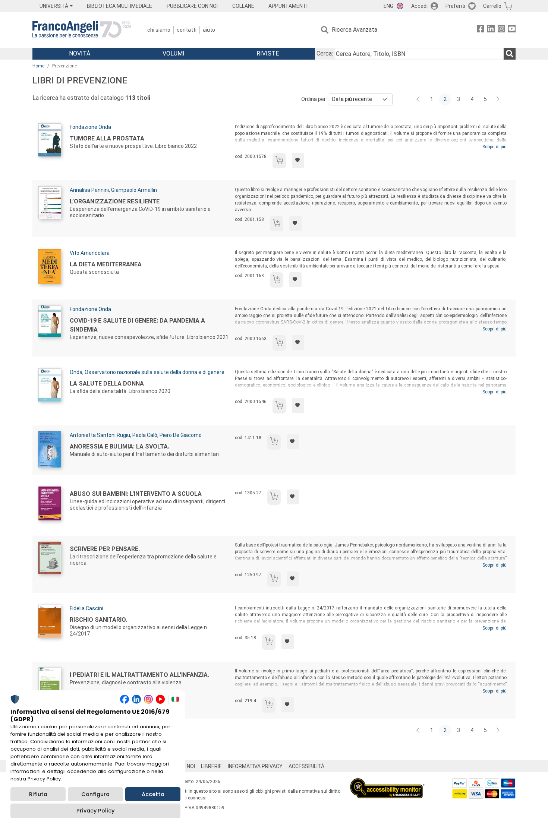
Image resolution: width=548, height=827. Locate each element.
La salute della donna (107, 383)
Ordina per (313, 99)
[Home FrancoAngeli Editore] (81, 30)
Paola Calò (144, 435)
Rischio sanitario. (98, 619)
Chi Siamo (158, 30)
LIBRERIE (211, 766)
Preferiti (455, 6)
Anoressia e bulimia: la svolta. (119, 446)
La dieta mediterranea (106, 264)
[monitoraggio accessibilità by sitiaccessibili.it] (387, 782)
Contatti (186, 30)
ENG (388, 6)
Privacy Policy (95, 810)
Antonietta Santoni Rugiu (100, 435)
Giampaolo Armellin (134, 190)
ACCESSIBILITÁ (306, 766)
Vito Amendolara (90, 253)
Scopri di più (494, 146)
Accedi (419, 6)
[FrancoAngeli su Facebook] (480, 30)
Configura (95, 794)
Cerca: (324, 53)
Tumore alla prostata (107, 138)
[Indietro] (419, 99)
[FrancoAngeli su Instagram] (501, 30)
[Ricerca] (510, 54)
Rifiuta (38, 794)
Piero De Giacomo (181, 435)
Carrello (492, 6)
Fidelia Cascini (86, 608)
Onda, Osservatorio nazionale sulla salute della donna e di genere (147, 372)
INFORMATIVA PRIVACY (255, 766)
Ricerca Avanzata (354, 29)
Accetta (153, 794)
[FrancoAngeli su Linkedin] (491, 30)
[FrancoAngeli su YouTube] (512, 30)
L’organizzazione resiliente (115, 201)
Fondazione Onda (90, 127)
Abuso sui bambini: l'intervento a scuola (136, 493)
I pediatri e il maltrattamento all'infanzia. (139, 674)
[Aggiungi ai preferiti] (298, 160)
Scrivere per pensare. (105, 548)
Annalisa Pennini (89, 190)
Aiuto (209, 30)
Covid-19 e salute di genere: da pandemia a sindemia (137, 325)
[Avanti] (498, 99)
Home (38, 66)
